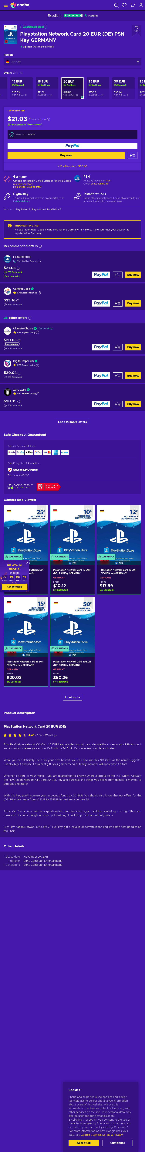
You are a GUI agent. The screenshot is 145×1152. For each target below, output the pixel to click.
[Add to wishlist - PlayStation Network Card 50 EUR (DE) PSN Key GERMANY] (88, 603)
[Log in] (141, 5)
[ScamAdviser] (23, 470)
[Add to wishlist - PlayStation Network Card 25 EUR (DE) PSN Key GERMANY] (41, 511)
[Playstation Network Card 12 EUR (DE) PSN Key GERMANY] (119, 530)
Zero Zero (19, 389)
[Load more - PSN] (77, 179)
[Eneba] (19, 5)
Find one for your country (27, 187)
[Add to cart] (132, 155)
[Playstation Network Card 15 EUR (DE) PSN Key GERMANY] (26, 622)
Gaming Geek (22, 289)
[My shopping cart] (132, 5)
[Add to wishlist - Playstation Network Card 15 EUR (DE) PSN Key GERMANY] (41, 603)
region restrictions (23, 184)
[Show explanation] (39, 292)
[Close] (27, 562)
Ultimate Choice (23, 328)
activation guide (99, 184)
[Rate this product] (16, 735)
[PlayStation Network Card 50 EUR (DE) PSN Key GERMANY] (72, 622)
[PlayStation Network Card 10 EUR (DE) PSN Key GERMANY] (72, 530)
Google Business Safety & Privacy (101, 1135)
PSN (108, 181)
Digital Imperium (23, 361)
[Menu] (5, 5)
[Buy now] (72, 146)
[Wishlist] (124, 5)
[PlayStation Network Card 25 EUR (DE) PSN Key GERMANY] (26, 530)
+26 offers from (72, 166)
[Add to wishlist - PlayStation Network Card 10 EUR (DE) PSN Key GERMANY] (88, 511)
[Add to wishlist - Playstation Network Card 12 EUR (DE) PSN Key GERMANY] (134, 511)
